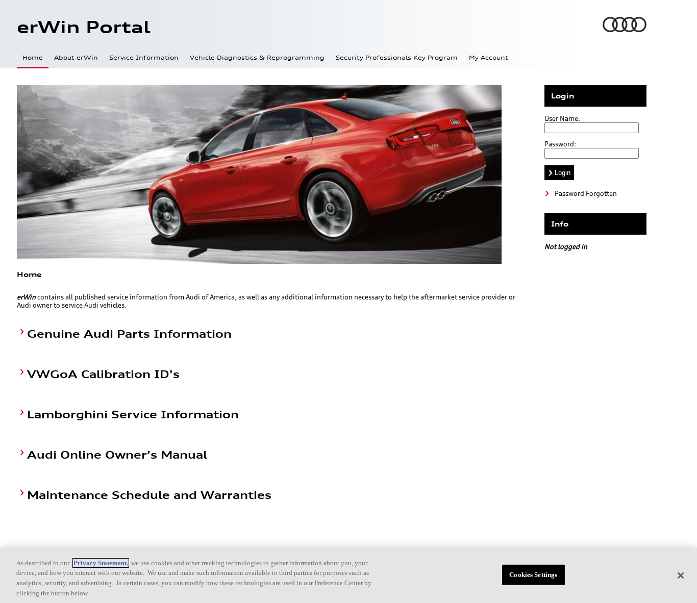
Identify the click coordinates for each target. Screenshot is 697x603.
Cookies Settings (533, 575)
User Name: (562, 118)
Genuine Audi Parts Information (129, 334)
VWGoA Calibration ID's (103, 374)
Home (32, 57)
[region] (348, 575)
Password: (560, 144)
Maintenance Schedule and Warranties (149, 495)
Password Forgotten (586, 193)
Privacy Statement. (100, 563)
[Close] (680, 575)
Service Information (144, 57)
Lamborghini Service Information (133, 414)
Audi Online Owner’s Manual (117, 454)
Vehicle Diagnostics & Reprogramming (257, 57)
